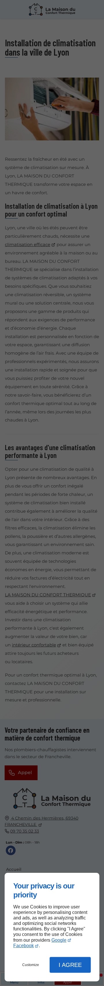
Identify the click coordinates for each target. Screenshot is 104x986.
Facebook (23, 945)
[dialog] (52, 927)
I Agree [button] (70, 965)
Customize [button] (30, 965)
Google (58, 940)
